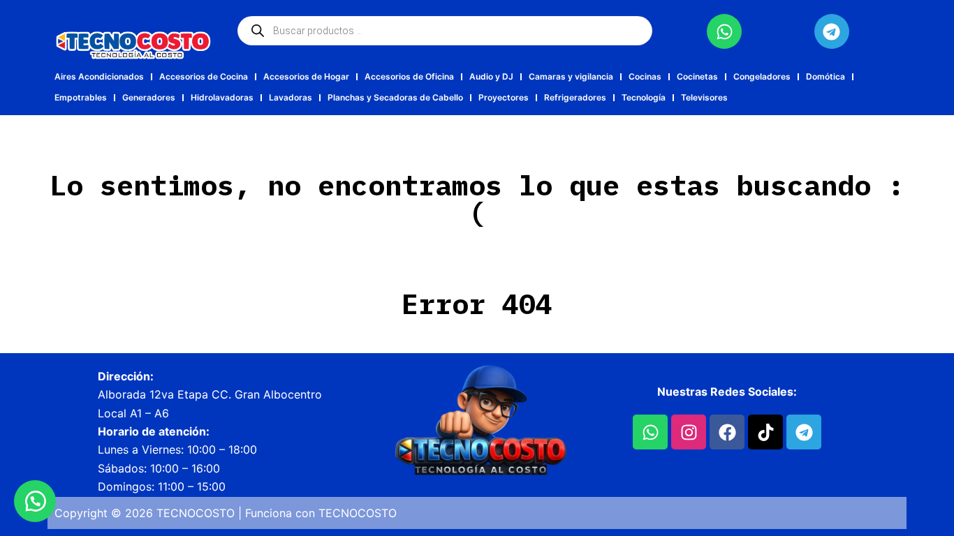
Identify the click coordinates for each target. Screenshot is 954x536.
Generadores (148, 97)
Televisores (704, 97)
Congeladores (762, 76)
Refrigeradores (575, 97)
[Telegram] (831, 31)
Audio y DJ (491, 76)
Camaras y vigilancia (571, 76)
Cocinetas (697, 76)
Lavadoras (290, 97)
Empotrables (80, 97)
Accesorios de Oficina (409, 76)
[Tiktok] (765, 432)
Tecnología (644, 97)
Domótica (825, 76)
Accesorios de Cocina (203, 76)
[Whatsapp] (724, 31)
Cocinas (645, 76)
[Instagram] (688, 432)
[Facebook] (727, 432)
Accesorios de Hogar (306, 76)
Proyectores (503, 97)
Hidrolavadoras (222, 97)
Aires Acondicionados (99, 76)
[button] (35, 501)
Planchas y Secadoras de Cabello (395, 97)
